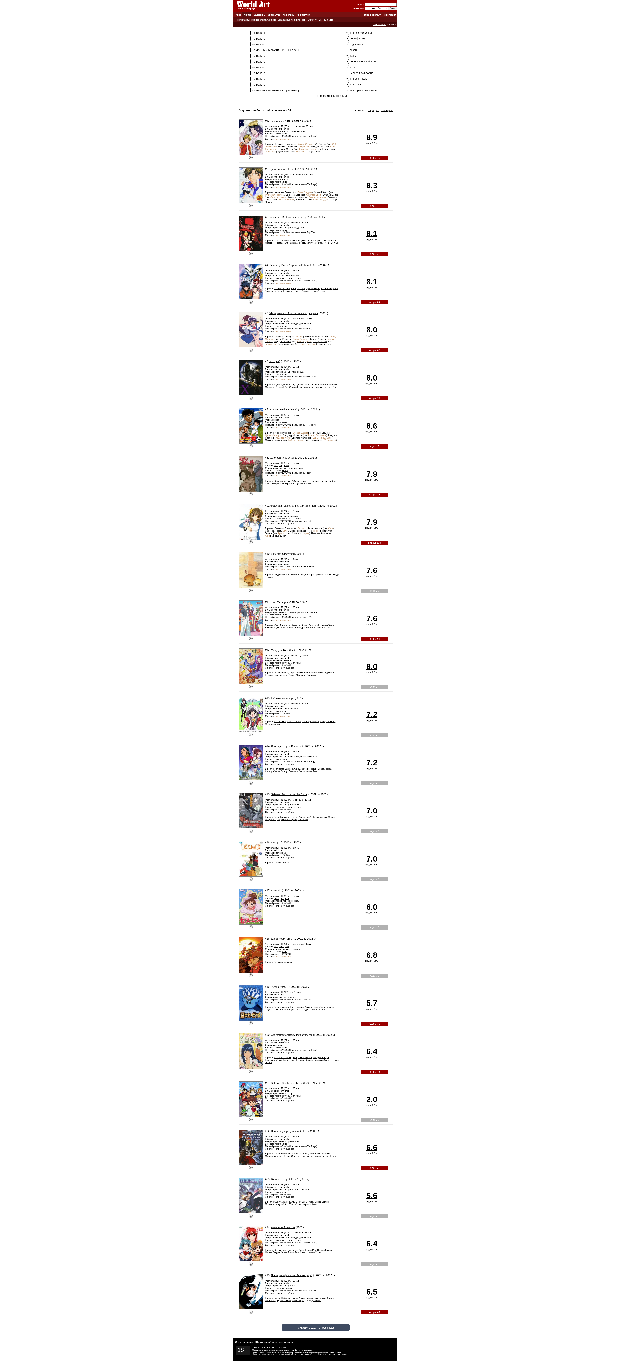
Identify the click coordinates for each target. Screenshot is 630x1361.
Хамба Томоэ (312, 817)
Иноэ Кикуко (280, 433)
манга (284, 133)
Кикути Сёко (282, 1204)
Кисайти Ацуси (287, 1009)
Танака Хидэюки (297, 243)
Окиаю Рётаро (321, 192)
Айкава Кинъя (281, 672)
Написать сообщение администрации (274, 1342)
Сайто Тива (280, 721)
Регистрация (389, 15)
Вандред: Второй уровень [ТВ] (288, 265)
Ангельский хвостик (283, 1227)
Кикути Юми (316, 339)
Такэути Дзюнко (326, 672)
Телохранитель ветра (281, 457)
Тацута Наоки (271, 1009)
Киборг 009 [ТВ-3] (282, 938)
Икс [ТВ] (274, 361)
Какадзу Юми (317, 146)
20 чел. (321, 1009)
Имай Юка (270, 1300)
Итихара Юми (294, 721)
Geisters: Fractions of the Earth (289, 794)
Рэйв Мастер (278, 602)
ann (280, 129)
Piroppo (275, 842)
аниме (307, 1354)
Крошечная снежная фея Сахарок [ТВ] (292, 505)
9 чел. (329, 344)
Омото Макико (281, 1007)
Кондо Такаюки (292, 195)
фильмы (281, 1354)
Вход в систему (372, 15)
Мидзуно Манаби (282, 341)
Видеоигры (259, 15)
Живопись (288, 15)
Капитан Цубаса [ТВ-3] (283, 409)
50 (373, 110)
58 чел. (268, 202)
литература (322, 1354)
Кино (238, 15)
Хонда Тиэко (312, 771)
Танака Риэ (310, 1250)
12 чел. (283, 536)
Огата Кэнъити (326, 1007)
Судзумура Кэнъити (284, 385)
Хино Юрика (295, 1204)
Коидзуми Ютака (273, 1060)
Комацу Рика (311, 1007)
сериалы (289, 1354)
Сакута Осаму (280, 771)
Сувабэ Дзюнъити (304, 385)
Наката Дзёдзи (281, 240)
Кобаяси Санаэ (285, 146)
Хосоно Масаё (327, 817)
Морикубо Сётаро (325, 625)
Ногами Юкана (324, 1250)
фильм (285, 470)
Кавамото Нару (295, 197)
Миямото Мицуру (273, 440)
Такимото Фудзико (314, 336)
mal (276, 129)
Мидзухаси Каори (298, 531)
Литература (274, 15)
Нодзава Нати (281, 243)
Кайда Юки (301, 199)
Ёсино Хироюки (282, 288)
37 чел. (327, 627)
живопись (332, 1354)
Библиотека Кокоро (282, 698)
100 (377, 110)
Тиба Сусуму (320, 144)
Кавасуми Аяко (282, 336)
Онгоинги (312, 20)
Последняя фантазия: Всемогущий (291, 1275)
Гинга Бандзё (302, 1009)
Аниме (247, 15)
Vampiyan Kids (280, 650)
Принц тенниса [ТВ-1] (282, 169)
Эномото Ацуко (299, 438)
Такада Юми (280, 339)
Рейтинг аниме (243, 20)
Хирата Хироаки (282, 481)
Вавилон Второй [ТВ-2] (285, 1179)
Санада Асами (320, 341)
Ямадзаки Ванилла (302, 1057)
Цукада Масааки (304, 483)
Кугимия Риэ (271, 675)
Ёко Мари (303, 819)
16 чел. (268, 1062)
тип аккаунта (379, 24)
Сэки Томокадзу (285, 291)
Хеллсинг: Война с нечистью (286, 217)
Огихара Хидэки (286, 344)
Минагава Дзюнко (283, 192)
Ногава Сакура (272, 1252)
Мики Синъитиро (273, 724)
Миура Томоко (313, 1156)
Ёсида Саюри (297, 1007)
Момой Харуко (327, 1298)
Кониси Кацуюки (289, 819)
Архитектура (303, 15)
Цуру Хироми (296, 672)
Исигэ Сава (291, 533)
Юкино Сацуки (272, 627)
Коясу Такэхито (314, 243)
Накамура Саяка (322, 1060)
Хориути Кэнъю (310, 1204)
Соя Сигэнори (272, 483)
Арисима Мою (313, 288)
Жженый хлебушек (282, 553)
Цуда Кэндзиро (330, 195)
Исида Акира (297, 574)
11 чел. (317, 151)
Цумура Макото (285, 149)
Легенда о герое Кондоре (286, 746)
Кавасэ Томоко (281, 862)
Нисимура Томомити (305, 627)
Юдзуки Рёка (281, 387)
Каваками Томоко (283, 144)
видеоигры (299, 1354)
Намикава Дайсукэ (283, 769)
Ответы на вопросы (244, 1342)
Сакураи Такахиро (283, 962)
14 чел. (322, 291)
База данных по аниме (289, 20)
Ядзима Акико (284, 1300)
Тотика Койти (298, 817)
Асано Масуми (315, 528)
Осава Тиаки (287, 1252)
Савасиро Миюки (310, 721)
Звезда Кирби (279, 986)
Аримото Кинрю (282, 1156)
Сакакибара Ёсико (317, 240)
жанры (272, 20)
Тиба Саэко (300, 1252)
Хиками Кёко (280, 1250)
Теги (304, 20)
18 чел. (335, 387)
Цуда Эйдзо (284, 151)
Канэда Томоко (327, 721)
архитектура (343, 1354)
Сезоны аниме (326, 20)
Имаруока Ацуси (321, 1057)
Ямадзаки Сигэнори (306, 675)
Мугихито (269, 1204)
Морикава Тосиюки (313, 387)
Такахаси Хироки (304, 1060)
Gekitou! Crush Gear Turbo (287, 1083)
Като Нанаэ (288, 1060)
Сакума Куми (295, 387)
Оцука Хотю (331, 481)
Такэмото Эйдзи (287, 675)
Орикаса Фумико (298, 240)
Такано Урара (311, 440)
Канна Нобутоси (282, 1153)
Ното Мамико (321, 385)
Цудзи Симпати (315, 481)
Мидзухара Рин (282, 574)
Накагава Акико (319, 533)
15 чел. (334, 243)
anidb (286, 129)
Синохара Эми (287, 483)
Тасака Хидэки (301, 291)
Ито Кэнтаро (324, 149)
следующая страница (316, 1327)
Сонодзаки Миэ (302, 769)
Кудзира (309, 574)
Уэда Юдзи (314, 1153)
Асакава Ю (270, 291)
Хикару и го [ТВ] (279, 120)
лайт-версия (387, 110)
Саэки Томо (271, 531)
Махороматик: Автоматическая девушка (293, 313)
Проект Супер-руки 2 (284, 1131)
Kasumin (276, 890)
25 (369, 110)
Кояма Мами (310, 672)
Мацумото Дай (272, 819)
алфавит (264, 20)
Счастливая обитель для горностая (291, 1034)
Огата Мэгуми (298, 1156)
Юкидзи (312, 625)
